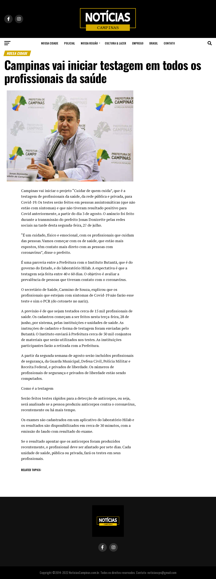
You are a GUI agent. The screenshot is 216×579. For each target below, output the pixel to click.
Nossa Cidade (49, 43)
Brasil (153, 43)
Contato (169, 43)
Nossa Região (89, 43)
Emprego (137, 43)
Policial (69, 43)
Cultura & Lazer (115, 43)
